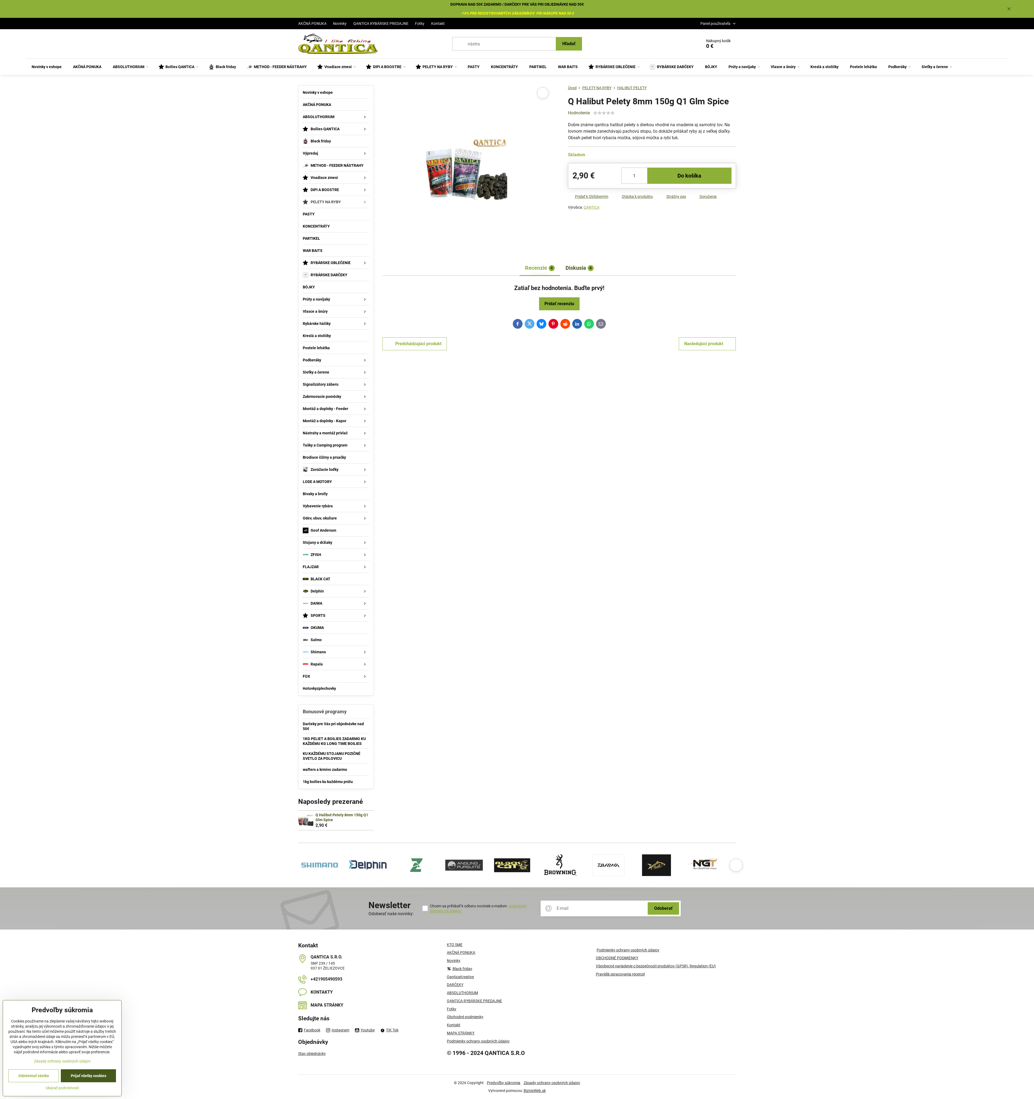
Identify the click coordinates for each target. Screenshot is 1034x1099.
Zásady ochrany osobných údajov (552, 1083)
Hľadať (569, 43)
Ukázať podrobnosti (62, 1088)
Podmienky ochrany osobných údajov (628, 950)
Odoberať (663, 908)
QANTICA (592, 207)
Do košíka (689, 175)
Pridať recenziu (559, 303)
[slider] (604, 113)
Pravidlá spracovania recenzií (620, 974)
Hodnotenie (579, 112)
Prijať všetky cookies (88, 1076)
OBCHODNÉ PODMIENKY (617, 958)
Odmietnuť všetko (33, 1076)
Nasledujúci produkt (703, 343)
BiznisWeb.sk (535, 1090)
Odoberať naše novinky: (391, 913)
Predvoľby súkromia (503, 1083)
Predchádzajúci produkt (418, 343)
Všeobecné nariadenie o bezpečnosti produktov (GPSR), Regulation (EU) (656, 966)
